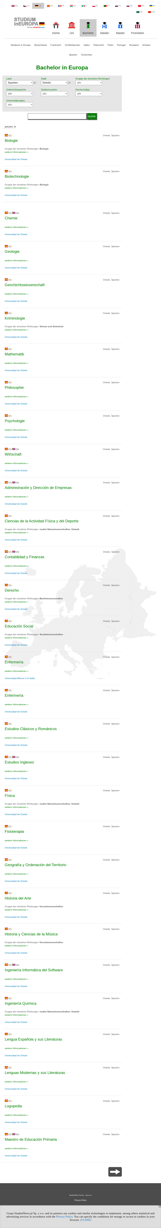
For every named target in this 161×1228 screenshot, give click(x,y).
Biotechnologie (17, 176)
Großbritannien (72, 45)
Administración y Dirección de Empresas (38, 487)
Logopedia (13, 1106)
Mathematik (14, 354)
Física (10, 795)
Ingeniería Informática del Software (34, 970)
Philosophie (14, 387)
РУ (119, 6)
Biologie (11, 140)
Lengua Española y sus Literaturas (33, 1039)
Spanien (73, 54)
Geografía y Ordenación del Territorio (35, 865)
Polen (110, 45)
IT (86, 6)
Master (104, 33)
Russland (134, 45)
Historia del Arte (18, 898)
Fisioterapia (14, 831)
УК (154, 6)
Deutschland (40, 45)
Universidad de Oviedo (16, 159)
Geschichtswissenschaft (25, 285)
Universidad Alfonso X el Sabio (20, 678)
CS (28, 6)
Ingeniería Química (20, 1003)
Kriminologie (15, 318)
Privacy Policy (64, 1216)
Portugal (121, 45)
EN (16, 6)
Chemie (11, 218)
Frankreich (55, 45)
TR (142, 6)
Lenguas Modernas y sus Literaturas (35, 1073)
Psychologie (15, 421)
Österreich (99, 45)
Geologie (12, 251)
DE (40, 6)
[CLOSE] (85, 1219)
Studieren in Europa (21, 45)
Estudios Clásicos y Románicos (31, 729)
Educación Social (19, 626)
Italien (87, 45)
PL (97, 6)
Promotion (137, 33)
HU (74, 6)
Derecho (12, 590)
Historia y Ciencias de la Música (31, 934)
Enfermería (14, 662)
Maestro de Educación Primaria (31, 1139)
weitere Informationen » (16, 152)
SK (131, 6)
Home (56, 33)
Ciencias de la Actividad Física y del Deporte (41, 521)
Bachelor (88, 33)
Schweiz (146, 45)
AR (141, 12)
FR (63, 6)
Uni (72, 33)
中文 (153, 12)
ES (51, 6)
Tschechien (86, 54)
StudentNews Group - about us (80, 1195)
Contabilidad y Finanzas (24, 557)
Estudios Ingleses (19, 762)
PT (108, 6)
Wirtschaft (13, 454)
